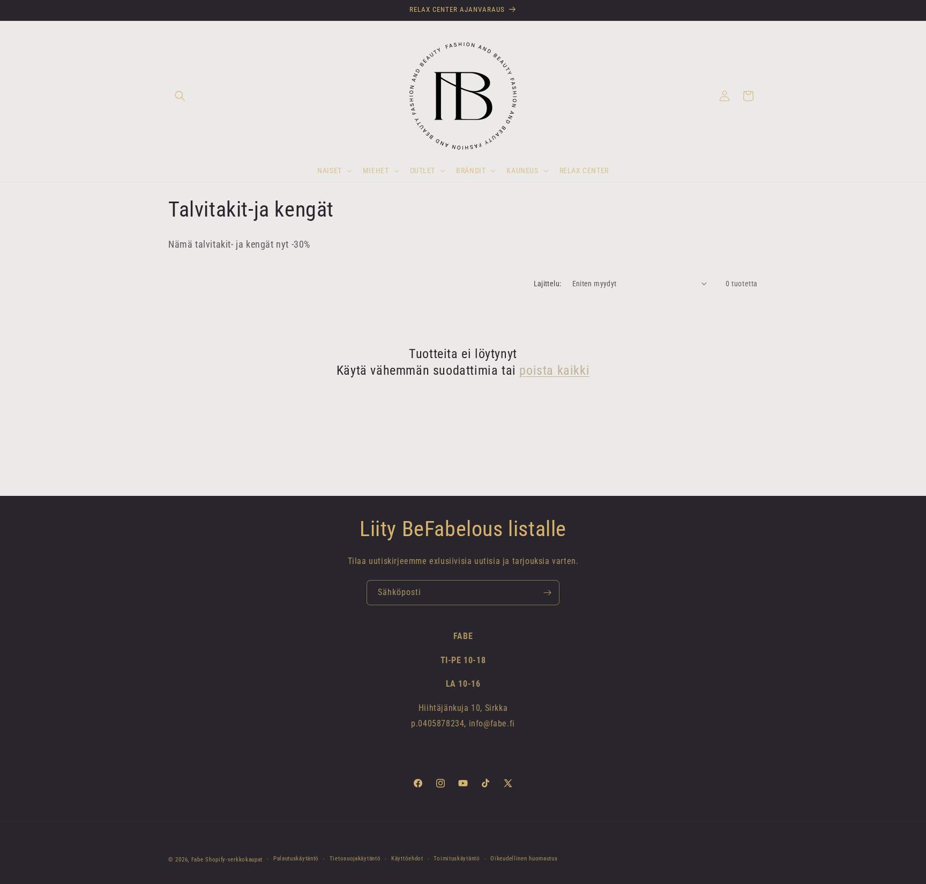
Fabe (197, 859)
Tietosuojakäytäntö (355, 858)
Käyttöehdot (407, 858)
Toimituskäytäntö (457, 858)
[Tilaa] (547, 592)
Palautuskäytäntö (296, 858)
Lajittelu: (548, 283)
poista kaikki (554, 370)
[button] (180, 96)
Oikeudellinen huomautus (523, 858)
